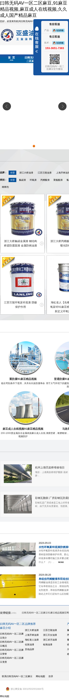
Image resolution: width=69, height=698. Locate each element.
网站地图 (40, 676)
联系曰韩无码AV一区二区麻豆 (17, 676)
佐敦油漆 (29, 644)
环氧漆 (33, 180)
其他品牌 (29, 649)
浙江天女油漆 (50, 635)
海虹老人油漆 (32, 639)
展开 (36, 39)
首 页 (11, 58)
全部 (12, 172)
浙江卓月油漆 (50, 639)
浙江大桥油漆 (26, 172)
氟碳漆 (22, 180)
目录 (50, 676)
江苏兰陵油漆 (45, 172)
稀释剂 (5, 187)
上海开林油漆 (32, 635)
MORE (61, 562)
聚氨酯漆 (58, 180)
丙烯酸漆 (45, 180)
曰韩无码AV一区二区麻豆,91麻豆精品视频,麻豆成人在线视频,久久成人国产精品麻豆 (33, 9)
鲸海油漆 (47, 644)
